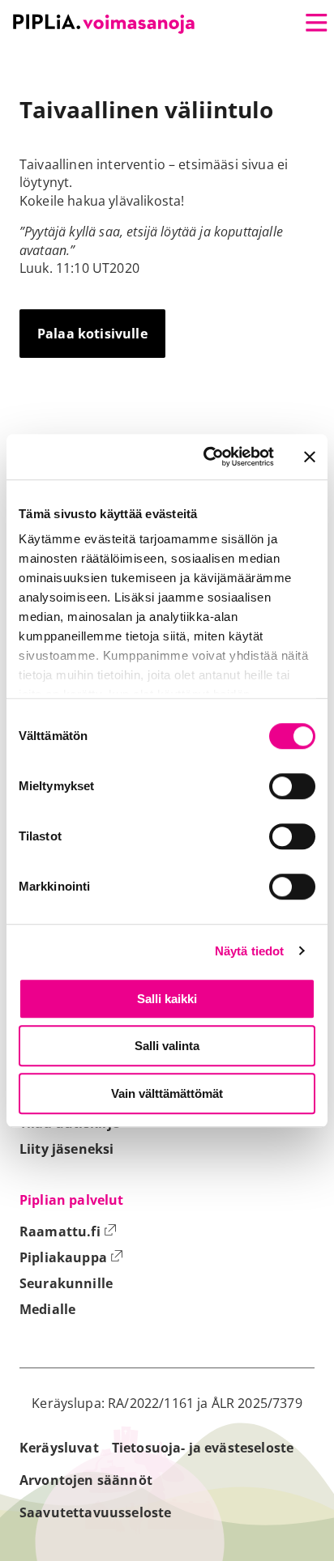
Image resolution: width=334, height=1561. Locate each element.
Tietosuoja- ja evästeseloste (202, 1448)
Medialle (47, 1309)
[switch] (292, 786)
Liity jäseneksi (66, 1149)
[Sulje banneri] (309, 456)
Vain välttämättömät (167, 1093)
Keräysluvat (59, 1448)
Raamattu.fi (68, 1231)
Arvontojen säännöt (85, 1480)
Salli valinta (167, 1046)
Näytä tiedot (250, 951)
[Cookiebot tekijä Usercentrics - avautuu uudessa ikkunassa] (206, 456)
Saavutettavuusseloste (95, 1512)
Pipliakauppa (71, 1257)
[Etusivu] (104, 24)
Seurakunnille (66, 1283)
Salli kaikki (167, 999)
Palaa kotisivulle (92, 333)
